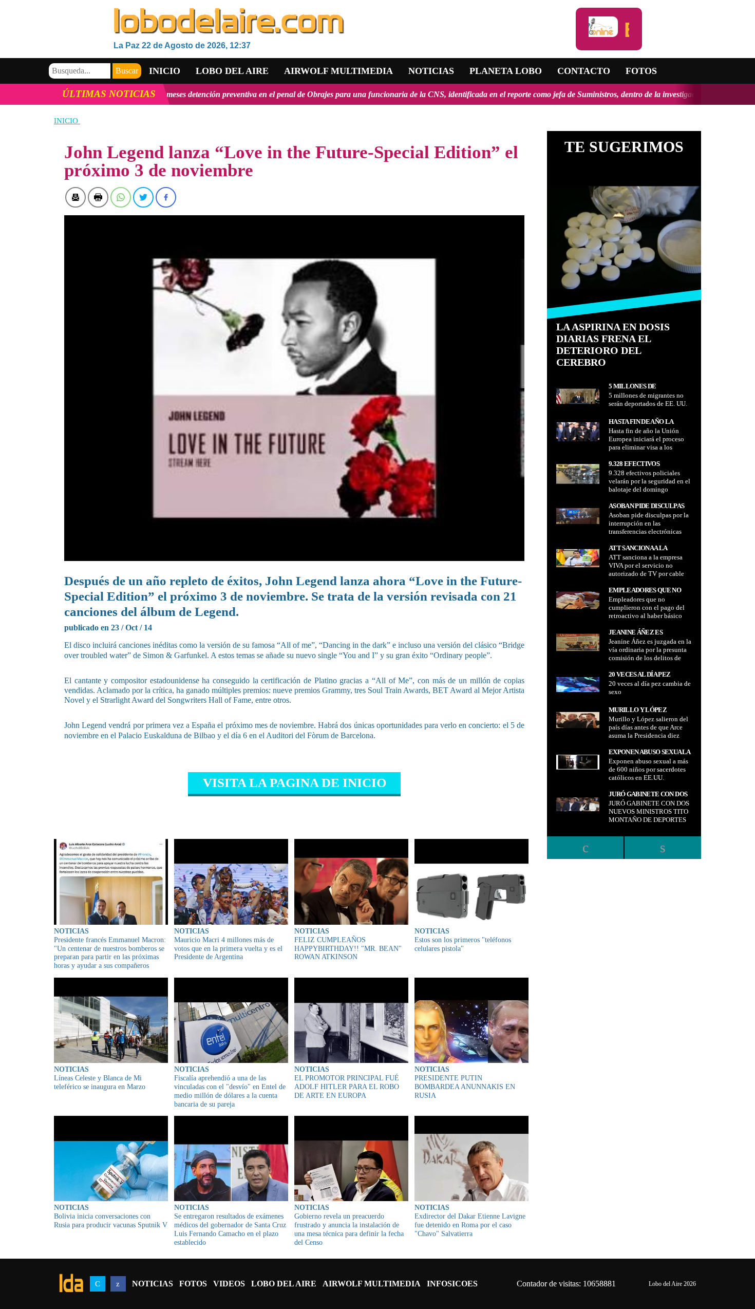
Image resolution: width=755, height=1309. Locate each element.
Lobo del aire (232, 71)
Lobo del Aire (283, 1283)
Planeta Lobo (505, 71)
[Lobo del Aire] (345, 22)
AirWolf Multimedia (372, 1283)
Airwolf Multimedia (338, 71)
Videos (229, 1283)
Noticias (431, 71)
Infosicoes (452, 1283)
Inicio (164, 71)
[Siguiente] (662, 847)
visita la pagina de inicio (294, 783)
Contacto (583, 71)
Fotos (641, 71)
